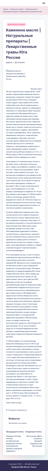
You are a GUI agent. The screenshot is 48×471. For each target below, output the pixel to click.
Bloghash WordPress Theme (24, 467)
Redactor (14, 418)
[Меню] (44, 3)
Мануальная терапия (16, 24)
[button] (18, 423)
